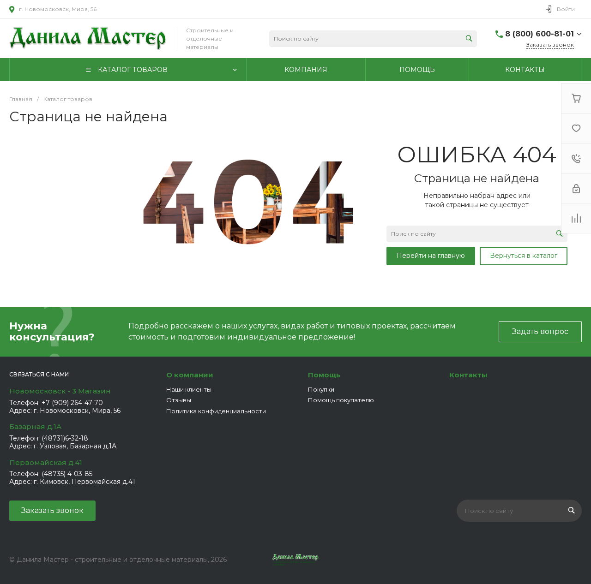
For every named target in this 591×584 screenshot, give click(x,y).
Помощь (324, 374)
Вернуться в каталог (523, 255)
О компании (189, 374)
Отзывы (178, 400)
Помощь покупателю (341, 400)
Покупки (321, 389)
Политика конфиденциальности (216, 411)
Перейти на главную (431, 255)
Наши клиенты (188, 389)
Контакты (468, 374)
